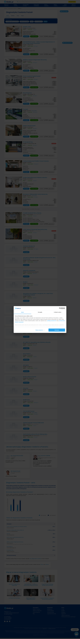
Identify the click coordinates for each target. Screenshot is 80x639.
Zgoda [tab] (22, 312)
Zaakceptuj (57, 330)
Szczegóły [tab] (40, 312)
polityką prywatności (51, 320)
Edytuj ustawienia (39, 330)
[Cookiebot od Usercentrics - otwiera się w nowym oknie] (60, 308)
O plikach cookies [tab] (57, 312)
